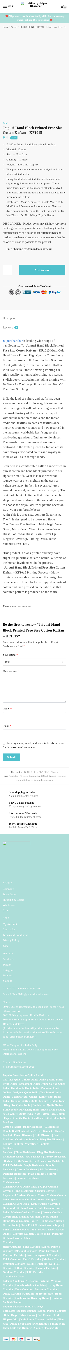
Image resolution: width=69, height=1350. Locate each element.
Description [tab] (9, 318)
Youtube (7, 980)
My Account (10, 924)
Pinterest (8, 975)
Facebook (8, 959)
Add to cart (42, 270)
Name (7, 708)
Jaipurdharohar (13, 340)
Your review (11, 671)
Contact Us (9, 929)
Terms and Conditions (15, 934)
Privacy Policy (11, 940)
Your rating (10, 654)
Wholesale (9, 905)
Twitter (7, 964)
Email (7, 725)
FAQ (5, 945)
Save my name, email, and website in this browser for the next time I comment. (33, 745)
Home (5, 27)
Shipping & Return (13, 899)
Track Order (10, 894)
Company (8, 888)
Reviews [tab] (10, 327)
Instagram (8, 970)
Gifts (5, 910)
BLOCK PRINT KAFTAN (32, 27)
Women (13, 27)
